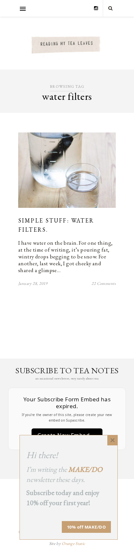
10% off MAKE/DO (86, 527)
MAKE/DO (85, 469)
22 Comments (103, 283)
